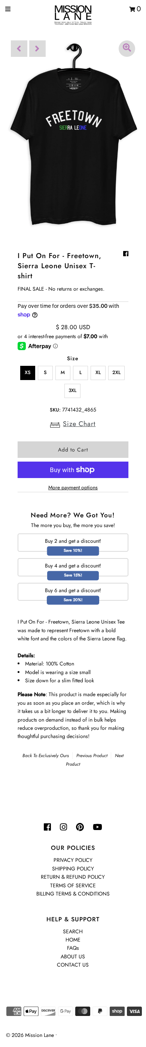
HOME (73, 939)
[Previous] (19, 48)
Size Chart (79, 424)
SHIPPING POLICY (73, 868)
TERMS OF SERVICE (73, 885)
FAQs (73, 948)
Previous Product (91, 755)
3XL (72, 390)
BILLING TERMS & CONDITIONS (73, 893)
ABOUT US (73, 956)
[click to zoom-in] (127, 48)
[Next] (37, 48)
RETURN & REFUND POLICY (73, 877)
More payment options (73, 487)
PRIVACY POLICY (73, 860)
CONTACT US (73, 964)
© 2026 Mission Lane (30, 1035)
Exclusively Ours (54, 755)
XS (28, 372)
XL (98, 372)
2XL (116, 372)
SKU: (55, 409)
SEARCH (73, 931)
